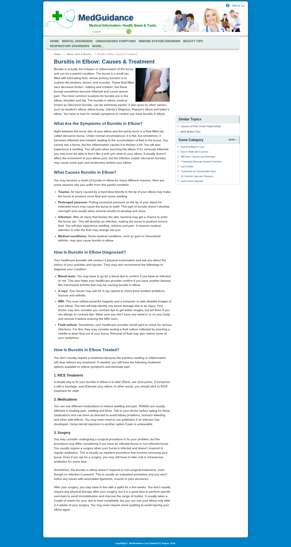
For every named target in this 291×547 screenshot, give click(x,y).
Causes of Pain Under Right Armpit (201, 126)
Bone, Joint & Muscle (79, 54)
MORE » (233, 140)
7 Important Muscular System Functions (201, 161)
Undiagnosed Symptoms (116, 41)
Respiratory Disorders (69, 46)
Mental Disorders (77, 41)
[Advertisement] (208, 87)
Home (57, 54)
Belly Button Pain (190, 131)
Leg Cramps (187, 166)
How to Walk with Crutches (195, 151)
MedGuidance (106, 17)
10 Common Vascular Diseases (197, 176)
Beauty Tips (193, 41)
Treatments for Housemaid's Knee (198, 171)
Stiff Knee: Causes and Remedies (198, 156)
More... (98, 46)
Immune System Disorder (159, 41)
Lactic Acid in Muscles (192, 181)
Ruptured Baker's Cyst (192, 147)
